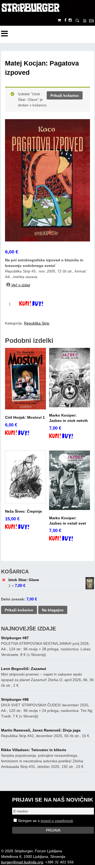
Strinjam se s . (45, 821)
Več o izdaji (20, 285)
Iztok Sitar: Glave (23, 580)
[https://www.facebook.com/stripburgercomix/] (65, 20)
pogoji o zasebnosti (57, 821)
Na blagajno (53, 610)
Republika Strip (36, 323)
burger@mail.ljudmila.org (22, 862)
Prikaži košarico (64, 95)
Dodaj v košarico (36, 304)
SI (84, 20)
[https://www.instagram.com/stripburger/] (70, 20)
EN (91, 20)
